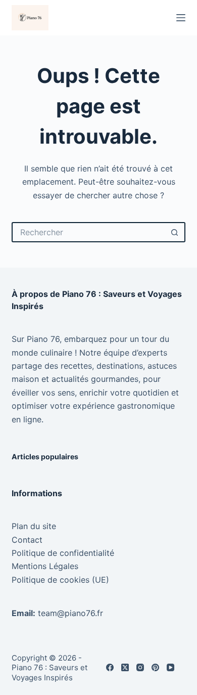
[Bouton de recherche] (175, 232)
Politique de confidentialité (63, 553)
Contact (27, 540)
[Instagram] (140, 667)
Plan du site (34, 526)
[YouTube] (170, 667)
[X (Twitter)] (125, 667)
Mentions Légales (45, 566)
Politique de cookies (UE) (60, 580)
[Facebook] (110, 667)
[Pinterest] (155, 667)
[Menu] (180, 17)
